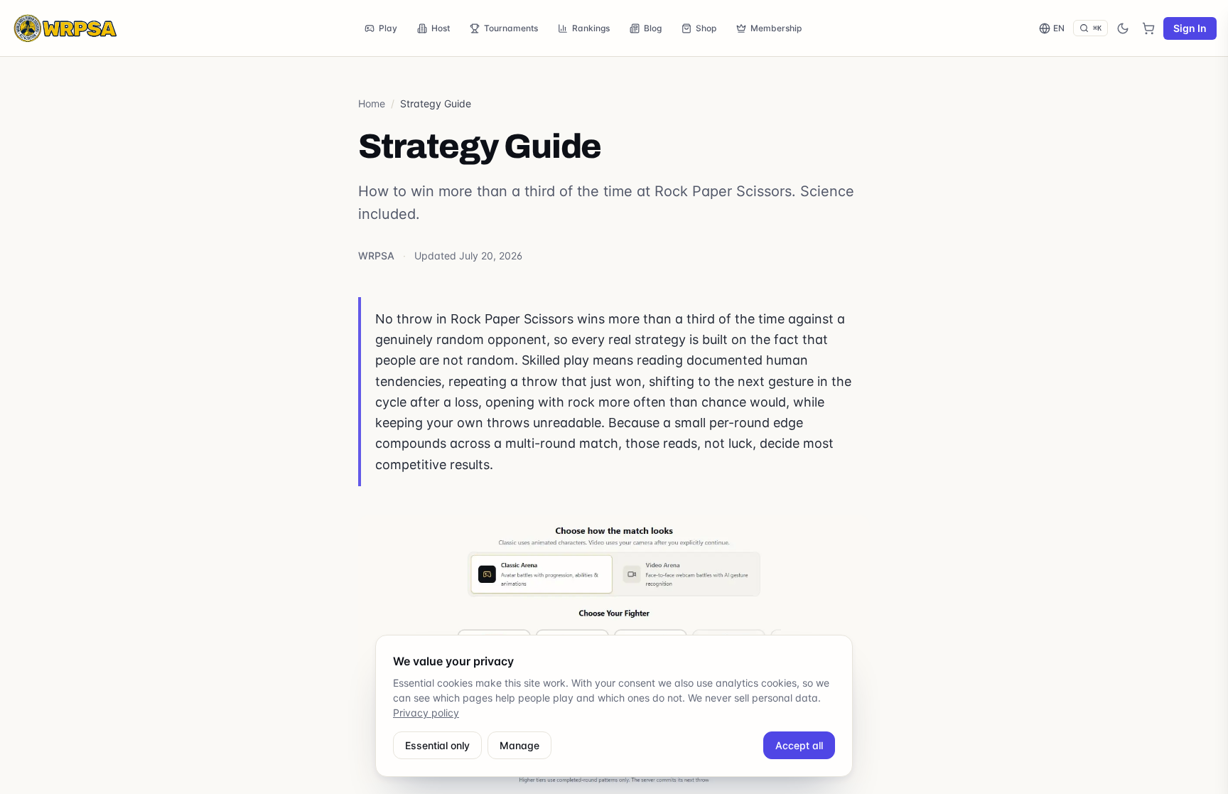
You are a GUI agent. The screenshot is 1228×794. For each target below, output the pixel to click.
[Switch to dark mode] (1122, 28)
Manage (519, 745)
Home (371, 103)
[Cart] (1148, 28)
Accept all (799, 745)
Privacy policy (426, 713)
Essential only (437, 745)
